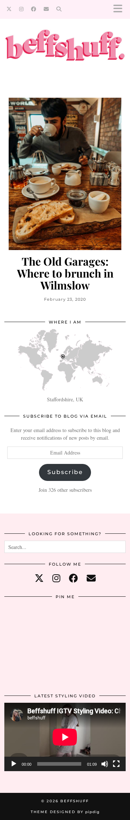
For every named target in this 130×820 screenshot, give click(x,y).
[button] (120, 9)
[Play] (13, 764)
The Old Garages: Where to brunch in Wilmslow (65, 273)
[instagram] (56, 578)
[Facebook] (33, 9)
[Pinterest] (24, 624)
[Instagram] (21, 9)
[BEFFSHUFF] (65, 48)
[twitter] (39, 578)
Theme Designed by (65, 812)
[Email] (46, 9)
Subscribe (65, 472)
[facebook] (73, 578)
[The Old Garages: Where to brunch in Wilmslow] (65, 174)
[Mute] (104, 764)
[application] (65, 737)
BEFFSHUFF (74, 801)
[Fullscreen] (116, 764)
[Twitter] (9, 9)
